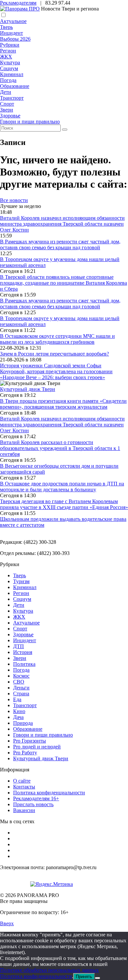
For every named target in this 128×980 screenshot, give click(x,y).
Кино (19, 711)
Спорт (7, 104)
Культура (10, 62)
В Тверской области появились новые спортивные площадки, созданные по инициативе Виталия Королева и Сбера (63, 283)
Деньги (21, 687)
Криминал (11, 74)
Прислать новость (33, 804)
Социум (9, 68)
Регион (8, 50)
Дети (5, 92)
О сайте (22, 781)
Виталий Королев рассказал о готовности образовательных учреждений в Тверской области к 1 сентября (60, 448)
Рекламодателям (18, 3)
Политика (24, 664)
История (22, 652)
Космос (21, 676)
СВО (18, 681)
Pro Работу (25, 752)
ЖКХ (6, 56)
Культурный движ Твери (40, 758)
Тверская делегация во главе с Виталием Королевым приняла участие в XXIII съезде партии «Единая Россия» (64, 504)
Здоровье (10, 115)
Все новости (14, 200)
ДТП (18, 646)
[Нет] (97, 978)
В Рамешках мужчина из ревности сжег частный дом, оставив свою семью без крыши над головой (60, 244)
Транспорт (12, 98)
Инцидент (11, 33)
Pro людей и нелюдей (37, 746)
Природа (23, 723)
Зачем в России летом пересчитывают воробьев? (54, 354)
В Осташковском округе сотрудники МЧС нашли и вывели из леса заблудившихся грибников (57, 339)
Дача (18, 717)
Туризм (21, 581)
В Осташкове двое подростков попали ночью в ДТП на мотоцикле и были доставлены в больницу (62, 486)
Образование (14, 86)
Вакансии (24, 810)
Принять (84, 976)
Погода (8, 80)
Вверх (7, 923)
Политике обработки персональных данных (49, 970)
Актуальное (13, 21)
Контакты (24, 786)
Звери (6, 109)
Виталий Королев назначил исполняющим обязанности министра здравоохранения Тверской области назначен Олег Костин (62, 224)
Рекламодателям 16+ (36, 798)
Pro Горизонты (29, 741)
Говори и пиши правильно (30, 121)
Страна (21, 693)
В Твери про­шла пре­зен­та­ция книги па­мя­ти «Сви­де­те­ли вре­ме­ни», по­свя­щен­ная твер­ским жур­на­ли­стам (63, 404)
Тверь (6, 27)
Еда (17, 699)
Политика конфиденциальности (49, 792)
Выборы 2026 (15, 39)
